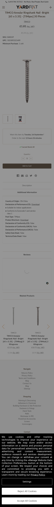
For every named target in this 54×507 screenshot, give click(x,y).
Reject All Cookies (27, 491)
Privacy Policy (38, 474)
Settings (27, 481)
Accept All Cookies (27, 500)
